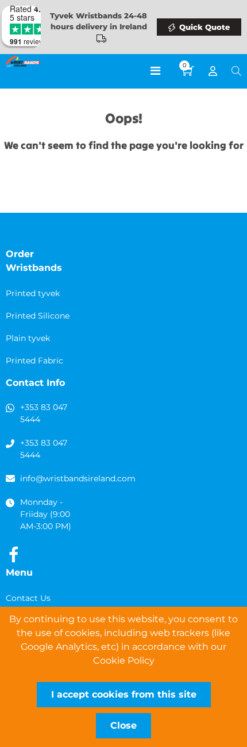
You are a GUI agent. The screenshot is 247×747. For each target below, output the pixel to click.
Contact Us (28, 598)
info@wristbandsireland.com (78, 478)
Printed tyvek (33, 293)
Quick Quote (204, 27)
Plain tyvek (28, 338)
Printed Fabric (34, 360)
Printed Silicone (38, 316)
